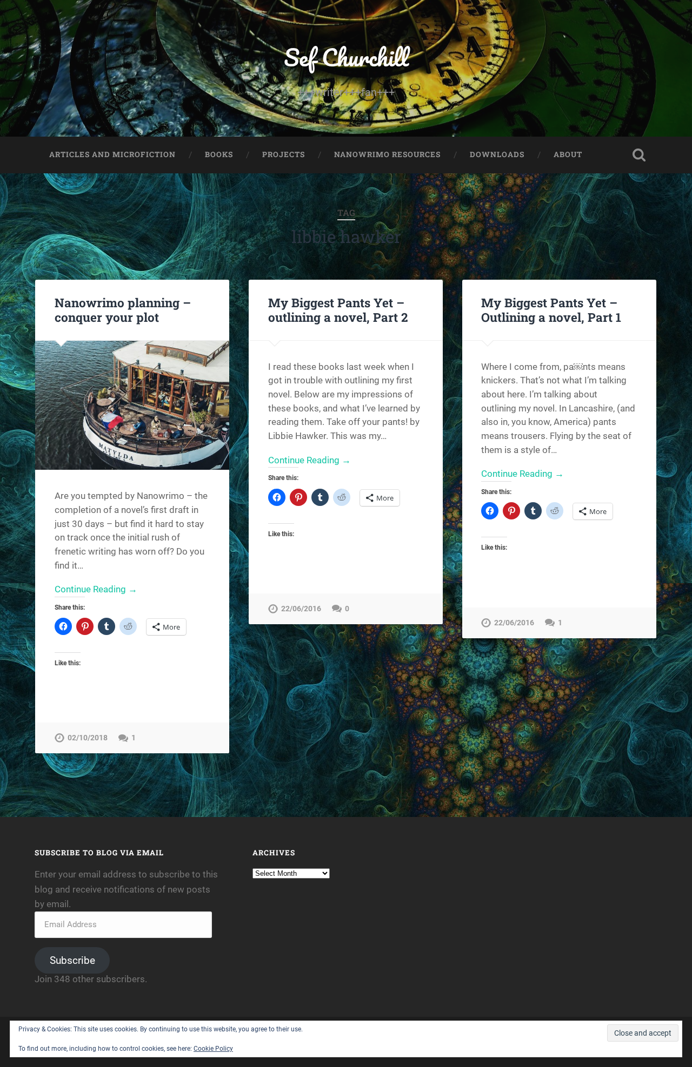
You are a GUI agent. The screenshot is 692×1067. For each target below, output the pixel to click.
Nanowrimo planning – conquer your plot (123, 309)
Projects (283, 154)
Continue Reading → (96, 589)
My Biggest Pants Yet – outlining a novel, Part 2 (338, 309)
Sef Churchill (346, 57)
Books (219, 154)
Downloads (497, 154)
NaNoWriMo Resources (387, 154)
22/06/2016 (301, 608)
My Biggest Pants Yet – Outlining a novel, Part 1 (551, 309)
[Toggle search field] (639, 155)
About (568, 154)
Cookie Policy (213, 1048)
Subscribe (72, 960)
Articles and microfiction (112, 154)
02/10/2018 (88, 737)
